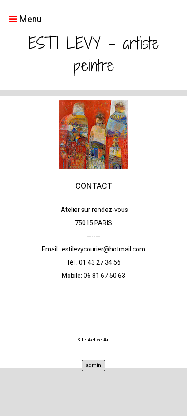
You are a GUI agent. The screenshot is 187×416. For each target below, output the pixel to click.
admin (93, 365)
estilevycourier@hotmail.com (103, 249)
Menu (29, 19)
